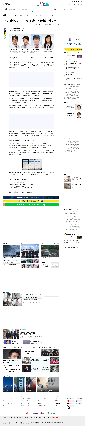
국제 (17, 9)
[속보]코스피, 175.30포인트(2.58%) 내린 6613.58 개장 (16, 12)
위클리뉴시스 (80, 4)
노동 (41, 15)
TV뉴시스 (65, 9)
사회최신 (10, 15)
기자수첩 (66, 103)
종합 (15, 347)
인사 (21, 408)
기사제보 (35, 417)
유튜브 (71, 400)
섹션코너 (22, 405)
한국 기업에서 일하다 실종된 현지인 (9, 257)
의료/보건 (28, 15)
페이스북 (79, 400)
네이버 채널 (71, 398)
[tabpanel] (50, 252)
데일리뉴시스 (29, 405)
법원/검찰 (22, 15)
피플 (65, 174)
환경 (44, 15)
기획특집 (28, 403)
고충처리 (31, 417)
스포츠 (48, 9)
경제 (20, 9)
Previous (3, 342)
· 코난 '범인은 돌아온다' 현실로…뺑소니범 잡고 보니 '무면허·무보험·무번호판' (73, 247)
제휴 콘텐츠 (70, 9)
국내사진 (39, 398)
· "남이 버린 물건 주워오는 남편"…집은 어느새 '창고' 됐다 (73, 245)
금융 (23, 9)
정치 (14, 9)
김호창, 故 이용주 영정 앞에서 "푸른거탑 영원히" (30, 352)
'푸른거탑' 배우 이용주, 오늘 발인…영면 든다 (10, 361)
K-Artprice (70, 4)
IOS (56, 408)
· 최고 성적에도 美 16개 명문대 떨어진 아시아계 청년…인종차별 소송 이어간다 (73, 240)
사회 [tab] (78, 52)
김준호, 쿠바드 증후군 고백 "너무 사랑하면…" (35, 360)
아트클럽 (22, 400)
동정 (29, 408)
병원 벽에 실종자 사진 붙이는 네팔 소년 (10, 262)
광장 (58, 9)
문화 (44, 9)
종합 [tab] (81, 52)
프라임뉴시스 (74, 4)
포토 (61, 9)
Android (56, 405)
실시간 (10, 9)
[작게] (56, 24)
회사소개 (4, 417)
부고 (25, 408)
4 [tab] (58, 243)
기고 (27, 400)
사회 (34, 9)
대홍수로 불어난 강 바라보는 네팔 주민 (10, 260)
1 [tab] (54, 243)
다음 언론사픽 (80, 398)
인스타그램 (79, 403)
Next (41, 342)
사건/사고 (16, 15)
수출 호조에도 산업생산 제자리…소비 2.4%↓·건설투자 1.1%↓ (45, 266)
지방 (41, 9)
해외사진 (45, 398)
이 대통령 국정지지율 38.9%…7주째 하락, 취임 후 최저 (11, 366)
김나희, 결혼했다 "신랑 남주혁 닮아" (45, 368)
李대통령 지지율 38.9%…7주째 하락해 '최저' (16, 343)
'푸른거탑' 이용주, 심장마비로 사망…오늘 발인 (32, 294)
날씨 (48, 15)
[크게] (58, 24)
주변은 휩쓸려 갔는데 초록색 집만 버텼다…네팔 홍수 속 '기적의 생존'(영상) (11, 370)
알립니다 (62, 417)
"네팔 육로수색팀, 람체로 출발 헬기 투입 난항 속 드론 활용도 (27, 333)
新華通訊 (56, 400)
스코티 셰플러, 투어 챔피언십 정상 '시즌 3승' (11, 267)
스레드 (71, 405)
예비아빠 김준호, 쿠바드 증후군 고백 (30, 297)
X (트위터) (71, 403)
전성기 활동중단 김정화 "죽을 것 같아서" (31, 299)
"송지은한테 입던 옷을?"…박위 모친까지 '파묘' (32, 302)
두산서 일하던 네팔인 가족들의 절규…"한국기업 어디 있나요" (45, 360)
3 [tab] (57, 243)
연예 (51, 9)
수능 (52, 15)
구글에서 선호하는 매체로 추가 (43, 24)
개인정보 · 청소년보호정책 (47, 417)
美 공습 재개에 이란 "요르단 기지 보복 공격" (34, 343)
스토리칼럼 (28, 398)
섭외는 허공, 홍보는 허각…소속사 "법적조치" (31, 305)
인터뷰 (22, 403)
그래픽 (39, 400)
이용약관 (39, 417)
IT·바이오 (30, 9)
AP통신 (56, 398)
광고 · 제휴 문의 (10, 417)
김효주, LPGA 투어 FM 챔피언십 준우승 (10, 264)
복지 (33, 15)
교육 (37, 15)
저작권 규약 (26, 417)
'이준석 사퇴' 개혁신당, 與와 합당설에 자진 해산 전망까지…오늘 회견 (35, 368)
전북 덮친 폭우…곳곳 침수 (46, 257)
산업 (26, 9)
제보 (75, 9)
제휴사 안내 (16, 417)
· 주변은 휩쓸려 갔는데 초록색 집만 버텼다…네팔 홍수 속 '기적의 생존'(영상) (73, 242)
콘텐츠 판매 (21, 417)
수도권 (38, 9)
